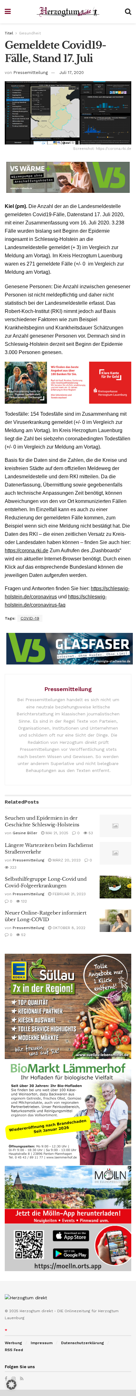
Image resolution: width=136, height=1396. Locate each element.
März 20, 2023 (66, 860)
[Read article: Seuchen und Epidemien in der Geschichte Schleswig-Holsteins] (115, 826)
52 (23, 935)
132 (23, 901)
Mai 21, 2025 (56, 833)
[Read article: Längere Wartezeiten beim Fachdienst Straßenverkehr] (115, 853)
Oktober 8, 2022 (68, 928)
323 (12, 867)
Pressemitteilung (30, 72)
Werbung (13, 1343)
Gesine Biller (25, 833)
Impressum (42, 1343)
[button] (11, 1384)
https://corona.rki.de (26, 550)
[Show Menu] (8, 11)
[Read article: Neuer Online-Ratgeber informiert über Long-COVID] (115, 920)
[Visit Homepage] (68, 11)
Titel (9, 33)
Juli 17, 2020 (71, 72)
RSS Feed (14, 1350)
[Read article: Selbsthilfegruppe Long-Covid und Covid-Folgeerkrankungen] (115, 887)
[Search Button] (128, 11)
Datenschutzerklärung (82, 1343)
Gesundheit (30, 33)
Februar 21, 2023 (68, 894)
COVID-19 (30, 618)
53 (90, 833)
